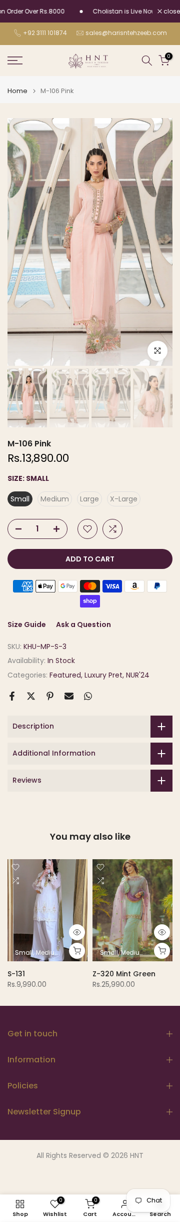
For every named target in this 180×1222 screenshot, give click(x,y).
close (171, 12)
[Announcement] (111, 12)
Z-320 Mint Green (124, 974)
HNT (137, 1155)
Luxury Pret (103, 675)
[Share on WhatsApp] (88, 696)
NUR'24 (138, 675)
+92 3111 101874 (45, 33)
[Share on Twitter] (31, 696)
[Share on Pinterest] (50, 696)
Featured (65, 675)
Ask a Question (83, 625)
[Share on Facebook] (12, 696)
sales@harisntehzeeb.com (126, 33)
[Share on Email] (69, 696)
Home (18, 91)
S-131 (16, 974)
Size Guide (27, 625)
